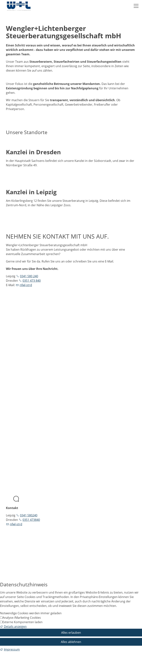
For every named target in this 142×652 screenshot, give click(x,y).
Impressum (14, 436)
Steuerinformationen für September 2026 (54, 541)
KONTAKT (12, 421)
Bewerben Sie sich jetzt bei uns (27, 555)
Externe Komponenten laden (22, 622)
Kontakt (11, 431)
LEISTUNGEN (15, 408)
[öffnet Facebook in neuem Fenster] (6, 369)
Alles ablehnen (71, 642)
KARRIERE (12, 412)
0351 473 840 (32, 281)
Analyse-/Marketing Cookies (21, 618)
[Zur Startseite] (19, 6)
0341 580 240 (29, 276)
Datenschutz (14, 440)
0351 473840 (31, 520)
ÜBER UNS (13, 403)
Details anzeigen (15, 626)
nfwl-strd (26, 285)
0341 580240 (28, 515)
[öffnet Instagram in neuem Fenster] (6, 378)
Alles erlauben (71, 633)
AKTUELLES (13, 417)
